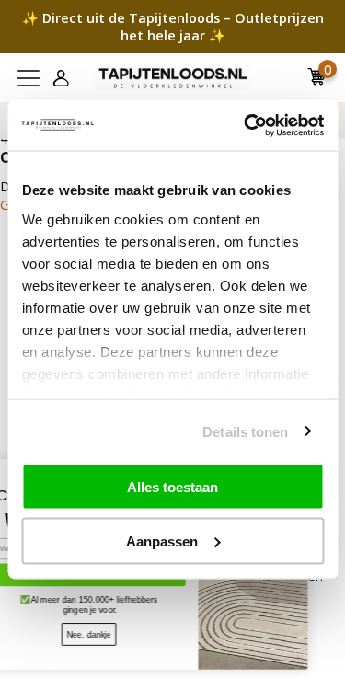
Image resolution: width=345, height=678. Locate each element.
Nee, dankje (106, 633)
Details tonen (245, 431)
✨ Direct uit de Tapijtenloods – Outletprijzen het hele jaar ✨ (173, 26)
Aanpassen (162, 540)
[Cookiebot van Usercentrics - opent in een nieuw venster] (245, 125)
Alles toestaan (172, 487)
